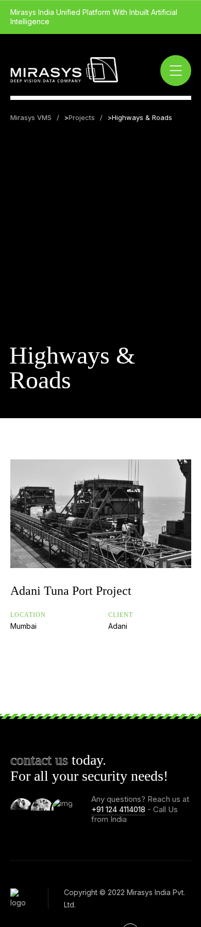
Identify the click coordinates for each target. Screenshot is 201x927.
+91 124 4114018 (118, 809)
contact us (39, 760)
